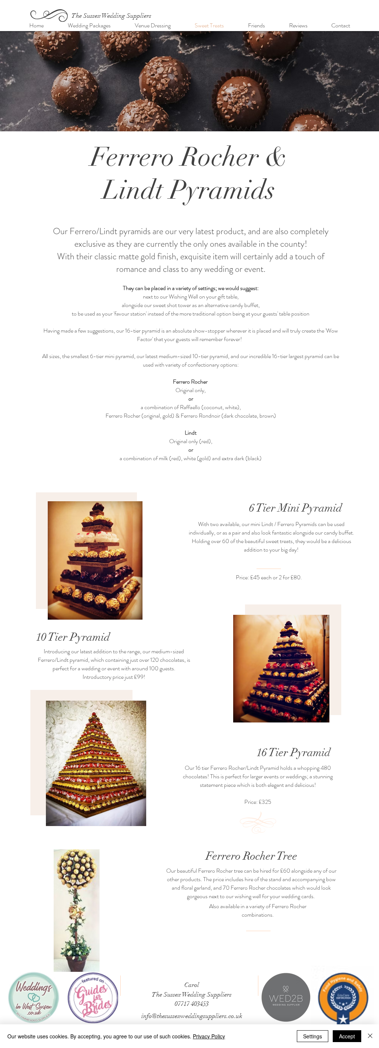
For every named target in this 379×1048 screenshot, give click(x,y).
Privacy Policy (209, 1036)
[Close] (370, 1036)
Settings (312, 1036)
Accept (347, 1036)
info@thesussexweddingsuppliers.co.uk (191, 1016)
